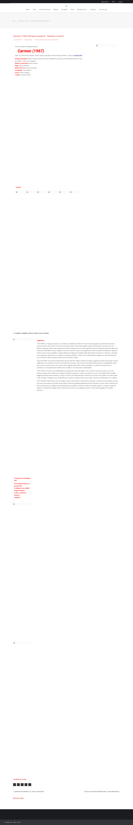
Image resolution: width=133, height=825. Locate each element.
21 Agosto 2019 (18, 39)
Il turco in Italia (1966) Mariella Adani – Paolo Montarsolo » (102, 791)
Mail (113, 1)
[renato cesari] (53, 258)
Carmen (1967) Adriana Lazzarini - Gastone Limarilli (46, 39)
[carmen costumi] (22, 709)
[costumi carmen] (22, 570)
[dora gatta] (42, 258)
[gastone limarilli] (32, 258)
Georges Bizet (78, 55)
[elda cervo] (64, 258)
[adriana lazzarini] (21, 258)
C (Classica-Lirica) (28, 39)
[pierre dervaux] (75, 258)
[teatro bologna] (105, 112)
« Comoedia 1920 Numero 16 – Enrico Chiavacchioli (28, 791)
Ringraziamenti (104, 1)
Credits (18, 822)
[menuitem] (28, 9)
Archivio (121, 1)
